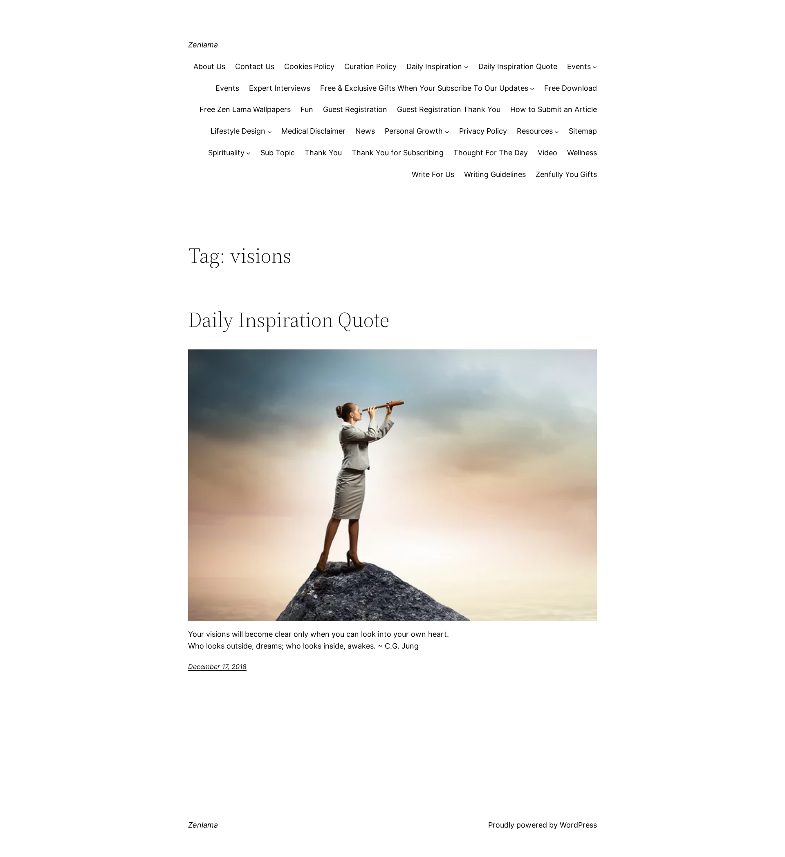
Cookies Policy (309, 66)
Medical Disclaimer (313, 131)
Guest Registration (355, 109)
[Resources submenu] (556, 131)
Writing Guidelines (495, 174)
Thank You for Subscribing (398, 152)
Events (579, 66)
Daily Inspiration (434, 66)
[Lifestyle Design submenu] (269, 131)
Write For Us (433, 174)
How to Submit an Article (553, 109)
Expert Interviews (279, 88)
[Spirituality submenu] (248, 153)
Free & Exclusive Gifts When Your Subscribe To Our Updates (424, 88)
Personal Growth (414, 131)
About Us (209, 66)
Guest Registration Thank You (448, 109)
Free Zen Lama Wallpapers (245, 109)
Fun (307, 109)
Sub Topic (277, 152)
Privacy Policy (483, 131)
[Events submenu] (594, 67)
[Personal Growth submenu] (447, 131)
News (365, 131)
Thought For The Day (490, 152)
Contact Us (254, 66)
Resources (535, 131)
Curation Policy (370, 66)
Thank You (323, 152)
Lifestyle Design (238, 131)
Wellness (582, 152)
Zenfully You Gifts (566, 174)
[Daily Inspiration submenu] (466, 67)
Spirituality (226, 152)
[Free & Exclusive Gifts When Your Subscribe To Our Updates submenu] (532, 88)
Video (547, 152)
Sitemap (583, 131)
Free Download (570, 88)
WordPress (578, 825)
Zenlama (203, 44)
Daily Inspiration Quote (517, 66)
